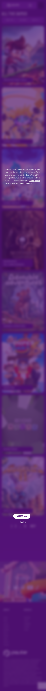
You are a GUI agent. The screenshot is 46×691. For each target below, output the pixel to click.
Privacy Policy (34, 181)
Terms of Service (11, 183)
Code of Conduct (25, 183)
